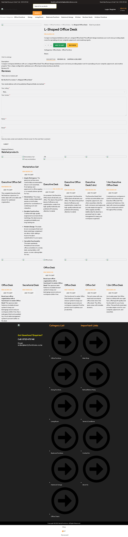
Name (4, 119)
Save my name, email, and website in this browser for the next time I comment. (26, 139)
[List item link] (64, 424)
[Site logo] (9, 9)
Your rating (6, 88)
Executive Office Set (11, 182)
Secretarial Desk (30, 285)
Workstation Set (30, 166)
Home (46, 25)
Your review (6, 95)
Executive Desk (51, 184)
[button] (8, 190)
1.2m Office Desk (114, 285)
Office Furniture (55, 25)
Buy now (72, 45)
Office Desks (66, 25)
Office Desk (7, 285)
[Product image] (29, 159)
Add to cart (59, 45)
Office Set (90, 285)
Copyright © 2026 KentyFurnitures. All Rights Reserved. (64, 523)
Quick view (4, 178)
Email (4, 128)
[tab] (50, 59)
